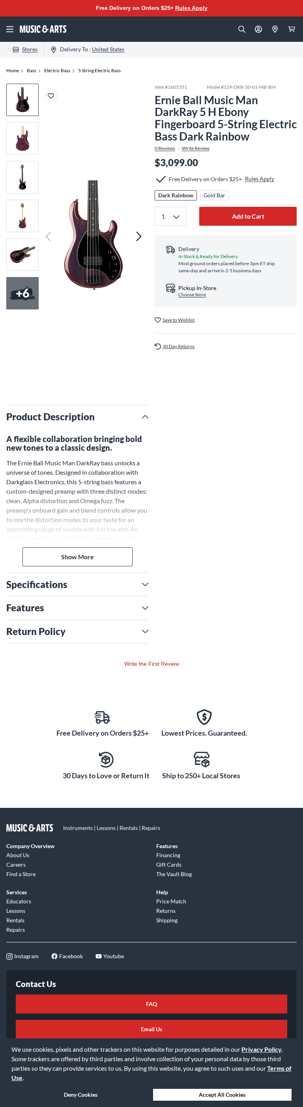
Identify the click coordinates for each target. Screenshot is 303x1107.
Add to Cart (248, 216)
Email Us (151, 1029)
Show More (77, 556)
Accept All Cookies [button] (222, 1094)
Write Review (195, 148)
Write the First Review (151, 664)
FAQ (151, 1003)
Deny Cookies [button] (80, 1094)
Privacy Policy (261, 1049)
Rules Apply (191, 8)
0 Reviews (165, 148)
